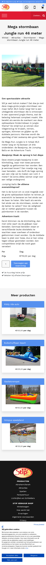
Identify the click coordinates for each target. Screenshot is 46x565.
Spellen (23, 491)
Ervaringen (23, 513)
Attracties (16, 38)
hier (27, 548)
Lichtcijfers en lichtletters (23, 498)
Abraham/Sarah (23, 484)
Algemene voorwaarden (23, 517)
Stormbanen (30, 38)
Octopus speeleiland (14, 420)
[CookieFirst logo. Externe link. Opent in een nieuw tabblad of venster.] (3, 527)
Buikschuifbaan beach (15, 343)
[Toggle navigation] (4, 15)
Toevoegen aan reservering (21, 264)
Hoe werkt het (23, 510)
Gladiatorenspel (11, 381)
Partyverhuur (23, 495)
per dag (23, 330)
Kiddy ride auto (11, 304)
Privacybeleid (39, 524)
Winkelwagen (23, 507)
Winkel (5, 38)
